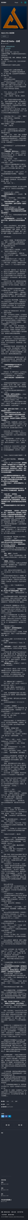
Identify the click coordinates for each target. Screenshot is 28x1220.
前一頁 (7, 1125)
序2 (2, 1188)
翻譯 (16, 1101)
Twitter (21, 1212)
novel (8, 1104)
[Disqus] (14, 1153)
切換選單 (4, 36)
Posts (16, 2)
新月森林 (3, 2)
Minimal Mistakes (20, 1216)
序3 (2, 1182)
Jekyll (15, 1216)
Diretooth (8, 48)
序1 (2, 1194)
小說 (12, 1101)
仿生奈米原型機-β (6, 1200)
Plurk (14, 1212)
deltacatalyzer (10, 46)
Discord (7, 1212)
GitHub (5, 1214)
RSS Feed (11, 1214)
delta (8, 1101)
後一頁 (20, 1125)
